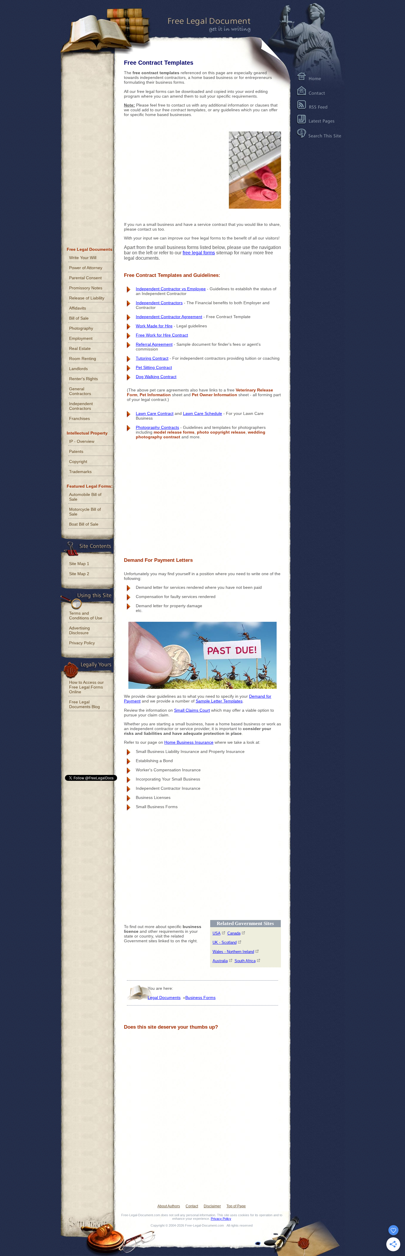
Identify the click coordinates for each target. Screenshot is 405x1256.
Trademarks (80, 471)
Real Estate (80, 348)
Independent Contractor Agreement (169, 316)
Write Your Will (82, 257)
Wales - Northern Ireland (233, 951)
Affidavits (77, 308)
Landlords (78, 368)
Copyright (78, 461)
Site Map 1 (79, 563)
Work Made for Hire (154, 325)
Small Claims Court (192, 710)
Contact (192, 1206)
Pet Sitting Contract (154, 367)
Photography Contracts (157, 427)
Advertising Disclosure (79, 630)
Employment (81, 338)
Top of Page (236, 1206)
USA (217, 933)
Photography (81, 328)
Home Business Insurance (188, 742)
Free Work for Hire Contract (162, 335)
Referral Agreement (154, 344)
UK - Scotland (225, 942)
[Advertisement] (168, 168)
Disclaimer (212, 1206)
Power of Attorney (85, 267)
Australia (220, 961)
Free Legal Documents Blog (84, 704)
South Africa (245, 961)
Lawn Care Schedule (202, 413)
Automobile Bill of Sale (85, 497)
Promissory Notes (85, 288)
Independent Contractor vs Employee (171, 288)
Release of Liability (86, 298)
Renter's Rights (83, 378)
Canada (233, 933)
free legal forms (199, 252)
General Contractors (80, 391)
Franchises (79, 418)
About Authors (168, 1206)
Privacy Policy (82, 642)
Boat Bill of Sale (83, 524)
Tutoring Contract (152, 358)
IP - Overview (81, 441)
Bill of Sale (79, 318)
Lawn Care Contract (154, 413)
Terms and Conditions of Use (85, 615)
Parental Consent (85, 277)
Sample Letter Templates (219, 701)
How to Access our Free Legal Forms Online (86, 687)
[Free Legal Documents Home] (199, 25)
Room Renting (82, 358)
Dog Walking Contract (156, 376)
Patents (76, 451)
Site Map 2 (79, 573)
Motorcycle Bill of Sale (85, 511)
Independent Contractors (159, 302)
